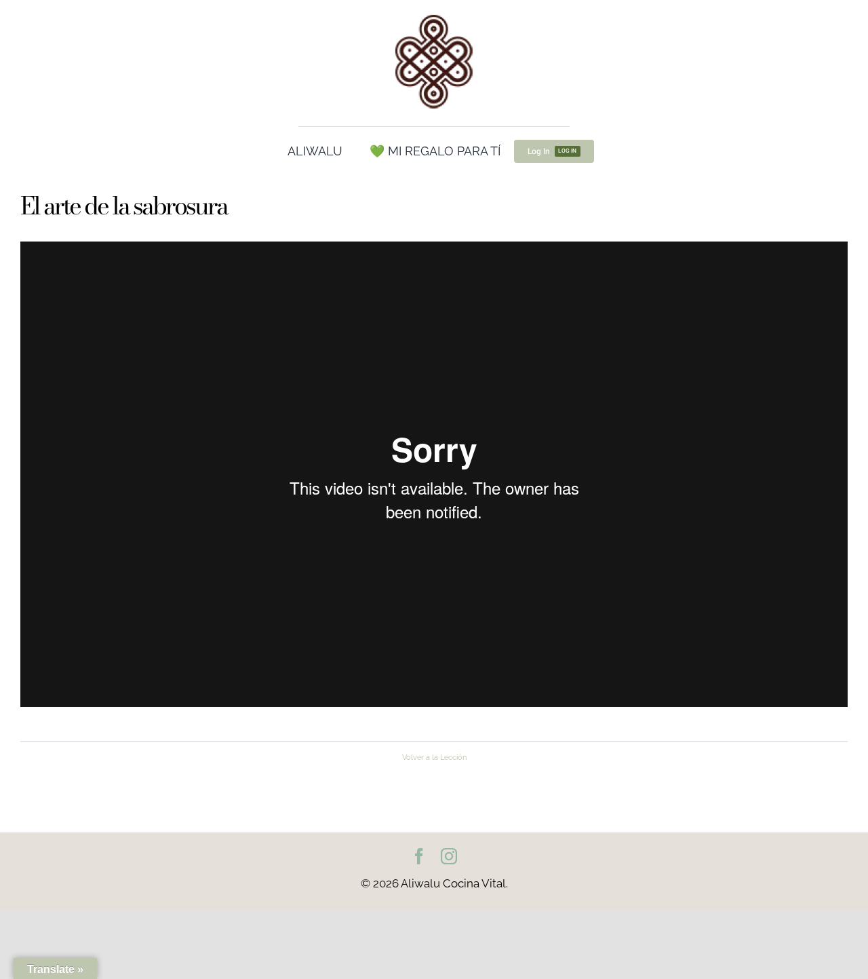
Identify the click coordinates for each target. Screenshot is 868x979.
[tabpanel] (434, 484)
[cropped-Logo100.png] (434, 15)
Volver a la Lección (434, 757)
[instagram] (449, 856)
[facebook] (419, 856)
